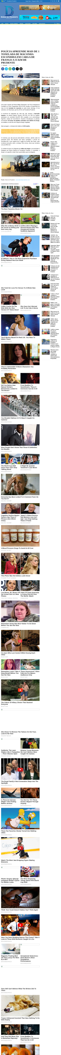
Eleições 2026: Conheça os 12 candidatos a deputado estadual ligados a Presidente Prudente (55, 146)
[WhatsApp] (10, 68)
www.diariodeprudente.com (23, 180)
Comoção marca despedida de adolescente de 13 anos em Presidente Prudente (55, 277)
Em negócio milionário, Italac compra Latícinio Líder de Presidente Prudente (55, 135)
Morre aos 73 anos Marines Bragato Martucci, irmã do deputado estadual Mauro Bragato (55, 187)
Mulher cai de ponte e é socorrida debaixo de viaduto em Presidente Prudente (55, 305)
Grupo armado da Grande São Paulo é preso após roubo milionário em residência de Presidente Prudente (55, 92)
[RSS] (55, 1)
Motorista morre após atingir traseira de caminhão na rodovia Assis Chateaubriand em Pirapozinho (55, 354)
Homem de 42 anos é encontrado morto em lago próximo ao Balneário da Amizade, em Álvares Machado (55, 228)
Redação (5, 65)
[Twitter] (57, 1)
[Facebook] (51, 1)
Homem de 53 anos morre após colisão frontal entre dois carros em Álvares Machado (55, 156)
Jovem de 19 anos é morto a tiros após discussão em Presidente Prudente (55, 127)
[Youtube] (59, 1)
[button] (56, 23)
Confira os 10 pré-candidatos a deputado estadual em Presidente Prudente (55, 296)
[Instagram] (53, 1)
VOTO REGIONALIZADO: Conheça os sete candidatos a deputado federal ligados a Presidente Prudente (55, 177)
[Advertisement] (30, 38)
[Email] (17, 68)
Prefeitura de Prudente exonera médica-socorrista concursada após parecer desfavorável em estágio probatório (55, 197)
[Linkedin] (13, 68)
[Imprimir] (21, 68)
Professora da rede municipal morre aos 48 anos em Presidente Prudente (55, 268)
